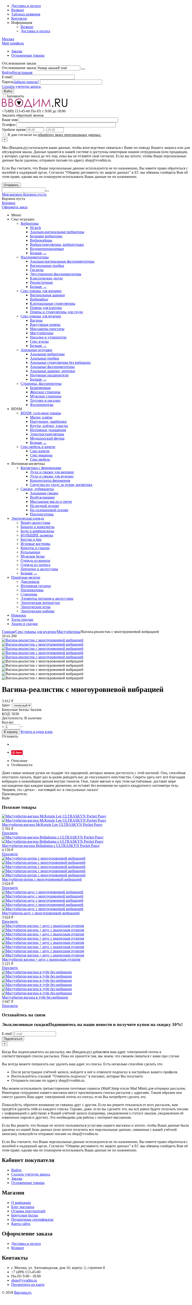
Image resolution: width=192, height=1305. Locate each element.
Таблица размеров (25, 14)
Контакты (19, 18)
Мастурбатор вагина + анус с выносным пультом (41, 959)
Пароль (8, 82)
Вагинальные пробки (47, 266)
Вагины (36, 320)
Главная (8, 632)
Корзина (8, 203)
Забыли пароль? (26, 82)
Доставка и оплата (26, 6)
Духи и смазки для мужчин (52, 476)
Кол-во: (8, 722)
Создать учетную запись (21, 86)
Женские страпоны (45, 392)
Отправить (11, 185)
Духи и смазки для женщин (52, 472)
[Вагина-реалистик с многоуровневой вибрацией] (42, 640)
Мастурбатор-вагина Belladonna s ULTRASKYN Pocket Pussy (51, 846)
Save (19, 752)
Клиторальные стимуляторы (52, 303)
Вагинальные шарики (47, 295)
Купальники (30, 552)
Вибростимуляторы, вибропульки (57, 244)
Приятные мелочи (25, 577)
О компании (21, 1203)
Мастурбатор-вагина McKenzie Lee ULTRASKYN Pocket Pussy (52, 825)
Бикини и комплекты (38, 527)
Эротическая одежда (27, 518)
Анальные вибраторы (47, 354)
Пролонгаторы (42, 514)
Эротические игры (36, 607)
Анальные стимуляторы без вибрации (60, 362)
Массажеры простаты (47, 329)
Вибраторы (30, 223)
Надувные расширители (49, 375)
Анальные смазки (44, 493)
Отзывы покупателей (28, 1211)
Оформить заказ (14, 207)
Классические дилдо (46, 278)
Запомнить (15, 96)
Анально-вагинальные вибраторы (57, 232)
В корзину (11, 732)
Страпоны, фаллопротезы (41, 384)
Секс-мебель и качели (38, 447)
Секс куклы (39, 341)
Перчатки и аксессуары (39, 569)
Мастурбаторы (41, 333)
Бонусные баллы (24, 1215)
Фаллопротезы (41, 405)
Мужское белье (33, 556)
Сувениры (29, 594)
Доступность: (12, 718)
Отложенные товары (27, 55)
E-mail (7, 77)
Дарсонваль (30, 582)
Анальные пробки (44, 358)
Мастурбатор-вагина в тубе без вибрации (35, 997)
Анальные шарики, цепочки (52, 371)
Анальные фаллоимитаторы (52, 367)
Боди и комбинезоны (37, 531)
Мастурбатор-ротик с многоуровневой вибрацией (42, 879)
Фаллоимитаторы (35, 257)
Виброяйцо (39, 299)
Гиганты (37, 270)
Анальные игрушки (36, 350)
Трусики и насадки (45, 400)
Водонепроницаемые (47, 249)
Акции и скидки (24, 624)
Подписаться (13, 1038)
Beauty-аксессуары (35, 523)
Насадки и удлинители (48, 337)
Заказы (16, 51)
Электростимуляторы (47, 434)
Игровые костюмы (35, 544)
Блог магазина (22, 1207)
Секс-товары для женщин (41, 291)
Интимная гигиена (36, 586)
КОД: (6, 714)
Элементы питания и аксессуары (47, 598)
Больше (38, 253)
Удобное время (14, 130)
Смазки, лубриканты (37, 489)
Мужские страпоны (45, 396)
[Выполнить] (83, 69)
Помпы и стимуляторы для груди (56, 312)
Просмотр (10, 833)
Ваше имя (10, 120)
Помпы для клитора (46, 308)
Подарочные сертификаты (32, 1219)
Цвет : (7, 705)
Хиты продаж (22, 619)
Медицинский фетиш (47, 438)
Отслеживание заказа (19, 68)
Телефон (8, 125)
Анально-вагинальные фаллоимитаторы (62, 261)
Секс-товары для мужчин (41, 316)
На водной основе (44, 506)
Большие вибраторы (46, 236)
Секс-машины (41, 455)
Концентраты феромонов (50, 480)
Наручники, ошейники (48, 421)
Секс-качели (40, 451)
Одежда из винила (35, 560)
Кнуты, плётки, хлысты (49, 426)
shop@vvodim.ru (24, 1280)
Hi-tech (35, 228)
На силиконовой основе (49, 510)
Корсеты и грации (35, 548)
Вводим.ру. (23, 1292)
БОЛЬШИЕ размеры (37, 535)
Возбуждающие (42, 497)
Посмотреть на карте (27, 1285)
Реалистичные (41, 282)
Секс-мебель (40, 459)
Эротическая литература (40, 603)
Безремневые (40, 388)
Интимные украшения (48, 430)
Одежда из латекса (35, 565)
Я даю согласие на (54, 135)
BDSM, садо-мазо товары (41, 413)
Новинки (18, 615)
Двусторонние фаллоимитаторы (55, 274)
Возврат (17, 10)
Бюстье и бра (31, 539)
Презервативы (32, 590)
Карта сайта (20, 1224)
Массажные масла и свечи (51, 502)
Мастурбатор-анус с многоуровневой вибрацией (41, 913)
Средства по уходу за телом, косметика (61, 485)
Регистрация (22, 72)
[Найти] (47, 191)
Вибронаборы (41, 240)
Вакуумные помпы (45, 325)
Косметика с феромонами (41, 468)
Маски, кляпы (41, 417)
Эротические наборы (37, 611)
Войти (7, 72)
